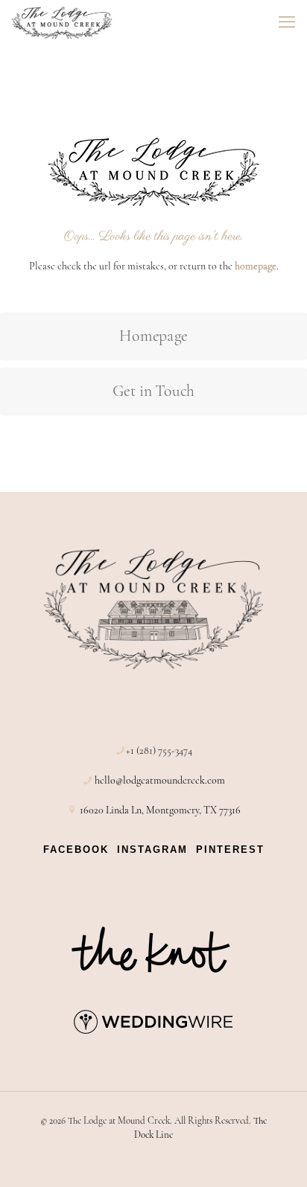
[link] (153, 950)
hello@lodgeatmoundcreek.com (160, 780)
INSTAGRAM (152, 849)
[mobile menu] (287, 22)
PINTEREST (230, 849)
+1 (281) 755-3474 (159, 750)
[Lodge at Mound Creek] (62, 22)
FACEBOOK (76, 849)
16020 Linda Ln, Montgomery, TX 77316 (160, 810)
